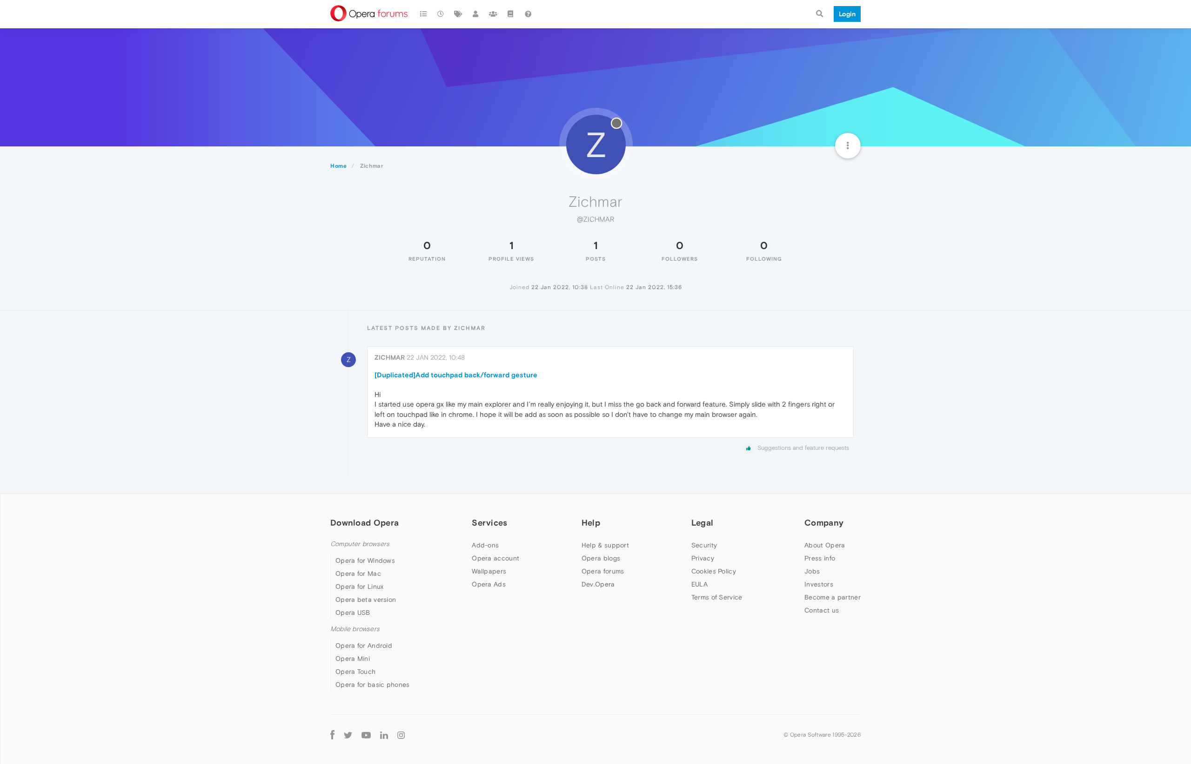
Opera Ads (489, 584)
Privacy (702, 558)
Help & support (605, 545)
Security (704, 545)
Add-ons (485, 545)
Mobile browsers (355, 629)
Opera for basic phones (372, 684)
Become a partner (832, 597)
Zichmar (390, 357)
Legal (702, 522)
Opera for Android (363, 645)
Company (823, 522)
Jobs (812, 571)
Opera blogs (601, 558)
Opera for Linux (359, 586)
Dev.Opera (598, 584)
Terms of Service (717, 597)
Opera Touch (355, 671)
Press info (819, 558)
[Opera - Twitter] (348, 734)
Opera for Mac (358, 573)
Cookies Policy (713, 571)
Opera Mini (352, 658)
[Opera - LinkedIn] (384, 734)
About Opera (824, 545)
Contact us (821, 610)
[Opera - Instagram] (401, 734)
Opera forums (603, 571)
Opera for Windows (365, 560)
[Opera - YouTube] (366, 734)
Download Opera (364, 522)
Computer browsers (359, 544)
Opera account (495, 558)
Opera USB (352, 612)
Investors (818, 584)
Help (591, 522)
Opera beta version (365, 599)
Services (489, 522)
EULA (699, 584)
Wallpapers (489, 571)
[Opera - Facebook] (332, 734)
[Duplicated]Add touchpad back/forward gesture (456, 375)
